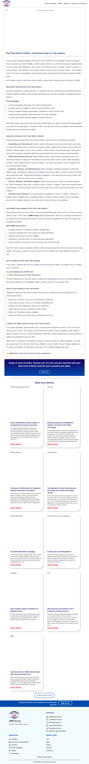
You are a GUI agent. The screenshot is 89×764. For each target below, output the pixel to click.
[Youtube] (24, 730)
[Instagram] (17, 730)
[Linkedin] (10, 730)
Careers (74, 3)
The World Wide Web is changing (22, 552)
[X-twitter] (21, 730)
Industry (60, 3)
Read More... (16, 444)
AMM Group (15, 721)
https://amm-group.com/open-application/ (25, 275)
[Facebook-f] (14, 730)
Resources (67, 3)
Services (53, 3)
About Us (48, 3)
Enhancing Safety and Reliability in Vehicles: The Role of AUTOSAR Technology (60, 425)
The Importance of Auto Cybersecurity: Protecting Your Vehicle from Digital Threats (61, 490)
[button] (54, 3)
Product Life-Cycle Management (59, 552)
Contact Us (83, 3)
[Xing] (28, 730)
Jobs (78, 3)
